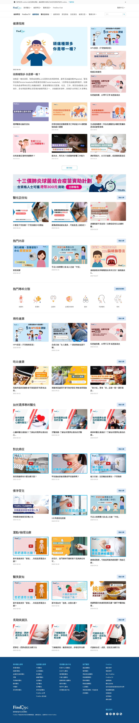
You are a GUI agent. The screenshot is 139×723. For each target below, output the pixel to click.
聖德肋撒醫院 (87, 683)
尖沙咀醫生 (39, 671)
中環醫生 (39, 668)
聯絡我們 (109, 671)
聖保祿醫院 (86, 680)
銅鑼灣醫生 (39, 677)
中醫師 (15, 687)
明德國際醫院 (87, 677)
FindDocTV (26, 14)
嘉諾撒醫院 (86, 668)
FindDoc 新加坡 (41, 696)
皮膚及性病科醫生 (18, 674)
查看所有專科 (120, 289)
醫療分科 (92, 14)
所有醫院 (85, 693)
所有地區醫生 (40, 690)
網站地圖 (109, 699)
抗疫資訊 (73, 14)
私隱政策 (109, 693)
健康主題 (82, 14)
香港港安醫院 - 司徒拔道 (90, 690)
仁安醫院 (85, 687)
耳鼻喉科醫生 (17, 680)
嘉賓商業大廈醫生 (65, 680)
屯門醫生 (39, 683)
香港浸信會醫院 (88, 674)
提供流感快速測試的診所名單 (115, 687)
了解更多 (71, 2)
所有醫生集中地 (64, 690)
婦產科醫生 (16, 671)
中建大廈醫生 (63, 677)
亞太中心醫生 (63, 671)
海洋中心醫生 (63, 687)
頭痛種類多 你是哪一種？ (26, 74)
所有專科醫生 (17, 690)
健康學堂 (17, 14)
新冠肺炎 (65, 14)
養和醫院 (85, 671)
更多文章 (121, 197)
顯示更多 (69, 168)
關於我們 (109, 668)
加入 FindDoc (110, 674)
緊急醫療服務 (110, 690)
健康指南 (35, 14)
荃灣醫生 (39, 687)
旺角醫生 (39, 674)
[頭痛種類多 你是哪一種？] (50, 46)
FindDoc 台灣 (40, 693)
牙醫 (14, 677)
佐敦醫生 (39, 680)
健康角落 (56, 14)
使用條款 (109, 696)
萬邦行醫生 (63, 683)
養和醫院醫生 (63, 674)
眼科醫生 (16, 683)
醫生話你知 (45, 14)
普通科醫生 (16, 668)
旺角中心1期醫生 (64, 668)
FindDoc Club (58, 8)
